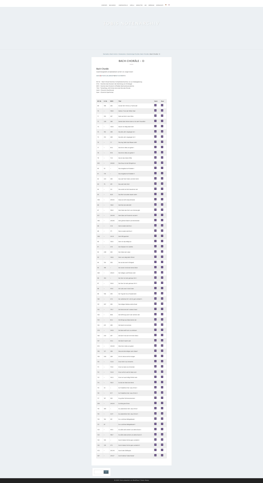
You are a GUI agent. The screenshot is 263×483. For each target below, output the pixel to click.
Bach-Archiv (112, 5)
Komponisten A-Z (123, 5)
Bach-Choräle (144, 54)
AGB (145, 5)
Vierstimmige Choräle (133, 54)
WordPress (136, 480)
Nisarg (147, 480)
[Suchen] (106, 472)
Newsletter (139, 5)
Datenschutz (159, 5)
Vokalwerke (122, 54)
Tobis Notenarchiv (100, 2)
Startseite (104, 5)
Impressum (151, 5)
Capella (132, 5)
